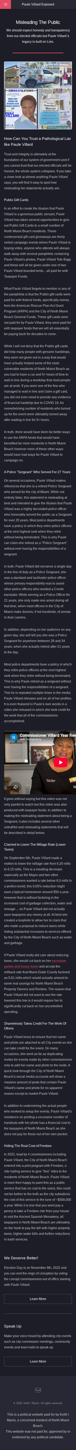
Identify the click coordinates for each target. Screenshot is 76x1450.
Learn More (38, 1299)
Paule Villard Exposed (38, 4)
